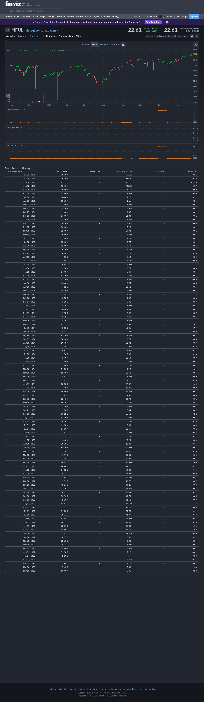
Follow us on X (114, 689)
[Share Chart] (195, 44)
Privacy (103, 689)
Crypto (96, 16)
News (16, 16)
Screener (25, 16)
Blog (89, 689)
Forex (88, 16)
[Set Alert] (192, 36)
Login (185, 16)
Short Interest (37, 36)
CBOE (185, 36)
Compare (22, 36)
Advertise (63, 689)
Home (9, 16)
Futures (79, 16)
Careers (72, 689)
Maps (42, 16)
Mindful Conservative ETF (41, 30)
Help (177, 16)
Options (63, 36)
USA (179, 36)
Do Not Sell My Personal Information (139, 689)
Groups (50, 16)
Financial (150, 36)
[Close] (167, 22)
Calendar (105, 16)
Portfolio (60, 16)
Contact (81, 689)
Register (194, 16)
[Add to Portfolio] (197, 36)
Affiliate (52, 689)
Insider (70, 16)
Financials (51, 36)
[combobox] (33, 11)
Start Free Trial (153, 22)
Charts (35, 16)
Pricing (115, 16)
